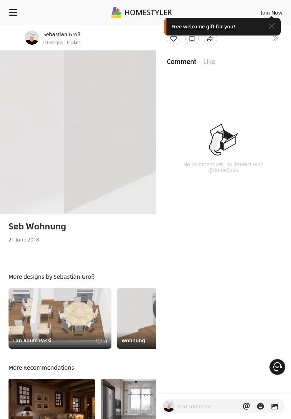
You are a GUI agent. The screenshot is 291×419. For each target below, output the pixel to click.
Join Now (271, 12)
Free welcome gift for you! (203, 26)
